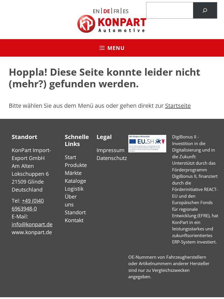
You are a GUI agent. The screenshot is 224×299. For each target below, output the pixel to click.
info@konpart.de (32, 224)
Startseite (178, 105)
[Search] (205, 10)
